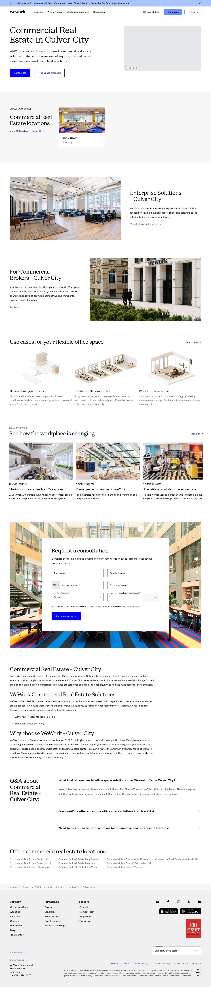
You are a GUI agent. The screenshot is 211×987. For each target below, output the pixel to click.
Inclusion (15, 916)
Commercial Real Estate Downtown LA (30, 863)
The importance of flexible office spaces (36, 489)
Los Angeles (74, 887)
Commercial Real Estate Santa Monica (127, 859)
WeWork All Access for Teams (30, 717)
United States (57, 887)
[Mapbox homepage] (131, 68)
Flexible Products (85, 484)
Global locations (19, 907)
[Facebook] (168, 901)
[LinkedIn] (199, 901)
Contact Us (20, 73)
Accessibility (181, 963)
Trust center (16, 935)
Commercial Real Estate (35, 887)
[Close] (200, 3)
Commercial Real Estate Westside (125, 867)
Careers (14, 921)
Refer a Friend (52, 916)
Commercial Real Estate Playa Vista (77, 867)
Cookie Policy (140, 963)
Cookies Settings (161, 963)
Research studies (18, 484)
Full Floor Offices (24, 723)
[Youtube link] (157, 901)
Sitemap (196, 963)
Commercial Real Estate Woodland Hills (176, 859)
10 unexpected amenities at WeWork (101, 489)
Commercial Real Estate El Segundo (29, 867)
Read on (196, 434)
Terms (126, 963)
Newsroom (16, 925)
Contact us (85, 907)
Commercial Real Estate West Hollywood (129, 863)
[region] (162, 48)
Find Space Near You (49, 73)
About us (15, 912)
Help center (85, 916)
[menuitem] (38, 12)
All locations (16, 952)
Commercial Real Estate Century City (30, 859)
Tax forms (84, 921)
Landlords (50, 912)
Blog (12, 930)
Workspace (15, 887)
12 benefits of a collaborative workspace (169, 489)
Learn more (123, 3)
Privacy (114, 963)
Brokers (49, 907)
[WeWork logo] (17, 11)
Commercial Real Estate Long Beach (78, 859)
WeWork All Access (154, 789)
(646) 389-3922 (18, 960)
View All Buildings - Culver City (27, 131)
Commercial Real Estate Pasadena (76, 863)
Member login (86, 912)
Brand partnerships (55, 925)
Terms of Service (97, 607)
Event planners (53, 921)
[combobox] (56, 585)
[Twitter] (189, 901)
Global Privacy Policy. (131, 607)
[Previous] (10, 3)
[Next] (13, 3)
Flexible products (152, 484)
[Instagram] (178, 901)
